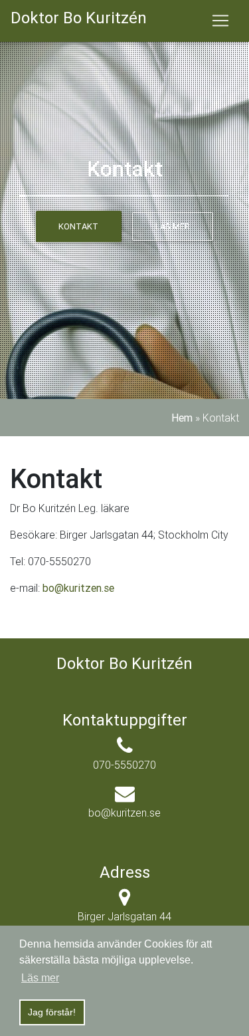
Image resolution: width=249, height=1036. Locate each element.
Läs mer (172, 226)
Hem (182, 417)
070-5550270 (124, 764)
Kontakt (78, 226)
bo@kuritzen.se (78, 587)
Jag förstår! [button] (52, 1012)
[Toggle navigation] (220, 20)
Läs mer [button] (40, 977)
